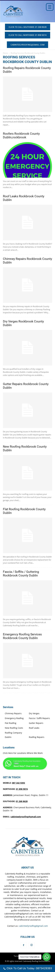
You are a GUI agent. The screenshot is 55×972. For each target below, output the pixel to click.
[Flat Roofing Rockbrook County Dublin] (27, 535)
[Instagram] (31, 945)
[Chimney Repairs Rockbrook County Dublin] (27, 285)
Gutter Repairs (36, 723)
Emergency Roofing (14, 718)
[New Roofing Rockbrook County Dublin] (27, 473)
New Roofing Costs (14, 727)
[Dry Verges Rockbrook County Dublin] (27, 347)
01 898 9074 (22, 789)
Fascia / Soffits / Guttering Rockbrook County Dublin (21, 573)
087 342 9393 (18, 782)
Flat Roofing (10, 723)
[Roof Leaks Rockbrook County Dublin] (27, 222)
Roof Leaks (34, 727)
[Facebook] (24, 945)
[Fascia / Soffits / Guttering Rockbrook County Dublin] (27, 598)
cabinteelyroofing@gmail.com (26, 816)
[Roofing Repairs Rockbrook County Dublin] (27, 94)
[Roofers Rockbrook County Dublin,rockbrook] (27, 160)
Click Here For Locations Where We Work (23, 753)
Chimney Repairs (13, 713)
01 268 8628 (22, 801)
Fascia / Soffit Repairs (39, 718)
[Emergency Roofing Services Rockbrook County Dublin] (27, 660)
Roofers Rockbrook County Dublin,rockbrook (21, 135)
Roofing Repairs (36, 737)
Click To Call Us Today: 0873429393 (29, 968)
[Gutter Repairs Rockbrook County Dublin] (27, 410)
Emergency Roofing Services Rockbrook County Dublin (22, 636)
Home (5, 53)
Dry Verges (34, 713)
